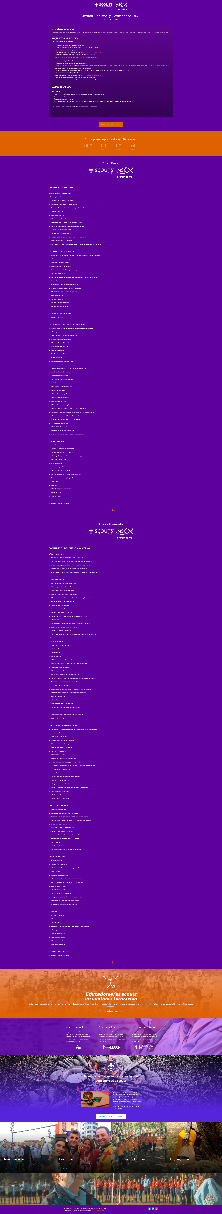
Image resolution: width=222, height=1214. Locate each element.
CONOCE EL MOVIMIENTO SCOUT (111, 1116)
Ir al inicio (111, 510)
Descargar (63, 1169)
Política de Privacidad (98, 1210)
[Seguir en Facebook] (149, 1208)
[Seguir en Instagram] (156, 1208)
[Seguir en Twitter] (153, 1208)
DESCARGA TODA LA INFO (111, 124)
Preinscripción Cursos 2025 (111, 1011)
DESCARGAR (8, 1169)
